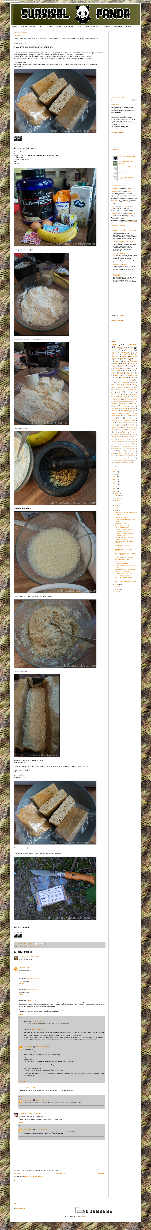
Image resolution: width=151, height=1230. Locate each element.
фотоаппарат (129, 389)
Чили (127, 450)
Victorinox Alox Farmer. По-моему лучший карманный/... (124, 562)
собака (135, 387)
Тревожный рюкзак (118, 391)
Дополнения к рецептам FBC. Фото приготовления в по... (125, 553)
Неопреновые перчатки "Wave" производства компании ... (124, 574)
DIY (136, 353)
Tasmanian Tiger (132, 375)
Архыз (133, 415)
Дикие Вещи (116, 401)
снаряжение (131, 345)
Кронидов (125, 382)
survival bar (124, 408)
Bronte (125, 432)
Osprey (133, 424)
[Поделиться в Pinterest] (44, 944)
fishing (113, 443)
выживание (33, 946)
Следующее (17, 1173)
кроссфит (125, 457)
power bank (114, 408)
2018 (114, 479)
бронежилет (114, 410)
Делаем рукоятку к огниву (122, 559)
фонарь (116, 363)
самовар (125, 460)
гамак (123, 429)
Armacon (113, 379)
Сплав (122, 372)
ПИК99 (133, 448)
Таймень (113, 450)
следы (130, 460)
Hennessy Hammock (116, 436)
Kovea (128, 373)
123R (121, 432)
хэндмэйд (114, 356)
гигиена (135, 373)
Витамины (116, 448)
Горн (128, 448)
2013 (114, 491)
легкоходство (125, 353)
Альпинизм (128, 26)
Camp (118, 394)
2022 (114, 469)
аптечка (132, 363)
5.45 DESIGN (128, 412)
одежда (129, 351)
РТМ (134, 417)
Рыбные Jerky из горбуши (120, 253)
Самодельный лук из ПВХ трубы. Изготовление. (124, 534)
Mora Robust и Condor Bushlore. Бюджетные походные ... (124, 538)
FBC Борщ (118, 514)
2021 (114, 472)
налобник (124, 377)
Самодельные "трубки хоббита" (124, 557)
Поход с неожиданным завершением (125, 581)
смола (135, 460)
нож (130, 365)
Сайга (135, 367)
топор (135, 396)
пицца (112, 460)
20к (129, 422)
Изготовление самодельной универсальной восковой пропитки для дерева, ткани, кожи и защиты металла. (124, 230)
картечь (113, 455)
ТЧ (117, 392)
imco (127, 443)
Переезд (17, 35)
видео (113, 387)
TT (124, 375)
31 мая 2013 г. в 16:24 (33, 978)
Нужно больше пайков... (121, 517)
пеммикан (132, 458)
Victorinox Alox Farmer (117, 441)
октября (117, 498)
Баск (118, 382)
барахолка (121, 451)
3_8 (130, 188)
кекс (123, 455)
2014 (114, 489)
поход (121, 358)
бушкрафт (26, 946)
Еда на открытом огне (129, 386)
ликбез (113, 349)
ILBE (128, 424)
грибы (125, 453)
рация (133, 418)
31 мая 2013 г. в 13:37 (33, 957)
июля (116, 505)
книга (130, 396)
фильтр (132, 377)
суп (136, 379)
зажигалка (132, 453)
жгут (122, 392)
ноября (117, 495)
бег (127, 451)
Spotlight (133, 425)
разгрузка (128, 387)
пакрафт (129, 431)
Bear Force (117, 375)
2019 (114, 476)
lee (131, 443)
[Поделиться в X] (40, 944)
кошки (118, 457)
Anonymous (114, 191)
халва (130, 462)
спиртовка (126, 420)
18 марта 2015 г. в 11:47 (38, 1029)
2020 (114, 474)
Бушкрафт (107, 26)
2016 (114, 484)
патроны (121, 367)
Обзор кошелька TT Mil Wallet (127, 167)
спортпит (120, 412)
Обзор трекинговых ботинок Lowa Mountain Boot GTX (127, 157)
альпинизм (125, 360)
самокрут (120, 373)
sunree (123, 415)
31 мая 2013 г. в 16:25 (33, 989)
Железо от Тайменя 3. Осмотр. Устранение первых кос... (124, 526)
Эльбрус (115, 396)
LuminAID (125, 436)
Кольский (132, 408)
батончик (21, 946)
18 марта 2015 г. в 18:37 (42, 1047)
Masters (122, 405)
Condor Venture (133, 432)
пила (134, 392)
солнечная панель (116, 420)
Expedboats (116, 434)
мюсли (113, 412)
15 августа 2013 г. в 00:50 (34, 1113)
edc (133, 370)
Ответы (23, 1018)
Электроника (68, 26)
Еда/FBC (33, 26)
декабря (117, 493)
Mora (120, 413)
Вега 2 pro (134, 446)
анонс (124, 356)
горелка (128, 358)
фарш (125, 462)
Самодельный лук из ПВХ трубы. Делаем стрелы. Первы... (124, 530)
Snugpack (127, 413)
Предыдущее (101, 1173)
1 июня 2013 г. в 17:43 (33, 1000)
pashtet (126, 207)
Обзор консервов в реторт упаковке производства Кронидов (123, 242)
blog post (129, 191)
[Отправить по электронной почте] (36, 944)
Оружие (114, 353)
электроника (128, 354)
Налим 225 (125, 401)
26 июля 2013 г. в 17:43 (33, 1088)
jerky (112, 373)
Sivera (130, 380)
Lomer (119, 399)
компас (113, 457)
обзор (114, 345)
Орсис (121, 417)
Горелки (41, 26)
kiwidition (135, 399)
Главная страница (59, 1173)
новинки (127, 418)
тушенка (118, 422)
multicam (133, 406)
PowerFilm (118, 438)
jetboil (135, 394)
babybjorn (130, 213)
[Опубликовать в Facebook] (42, 944)
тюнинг (113, 365)
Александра (22, 1113)
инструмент (130, 372)
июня (116, 508)
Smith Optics (126, 438)
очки (127, 458)
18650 (124, 422)
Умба (119, 429)
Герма (122, 448)
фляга (124, 380)
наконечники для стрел (117, 458)
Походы (14, 26)
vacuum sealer (132, 427)
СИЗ (126, 370)
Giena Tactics (121, 424)
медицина (117, 361)
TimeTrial (133, 439)
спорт (133, 420)
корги (114, 431)
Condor (133, 422)
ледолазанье (114, 403)
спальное (117, 368)
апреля (117, 584)
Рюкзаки (58, 26)
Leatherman (117, 386)
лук (124, 431)
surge (123, 444)
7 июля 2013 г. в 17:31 (38, 1021)
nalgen (135, 443)
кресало (120, 431)
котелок (128, 392)
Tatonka (130, 394)
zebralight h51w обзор (121, 523)
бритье (133, 382)
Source (127, 425)
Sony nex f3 (121, 425)
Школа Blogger (120, 315)
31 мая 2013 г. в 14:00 (27, 968)
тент (112, 422)
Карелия (113, 429)
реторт (113, 394)
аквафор (133, 450)
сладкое (122, 389)
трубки (120, 462)
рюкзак (116, 360)
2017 (114, 481)
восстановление (125, 410)
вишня (113, 453)
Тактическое (117, 26)
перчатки (128, 403)
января (117, 591)
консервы (129, 379)
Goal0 (133, 434)
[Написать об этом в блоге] (38, 944)
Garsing (133, 391)
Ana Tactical (134, 398)
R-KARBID (129, 405)
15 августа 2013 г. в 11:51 (43, 1129)
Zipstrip (133, 441)
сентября (118, 500)
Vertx (112, 392)
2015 (114, 486)
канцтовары (126, 384)
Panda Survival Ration (130, 361)
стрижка (115, 462)
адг (20, 968)
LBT (114, 399)
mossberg (125, 406)
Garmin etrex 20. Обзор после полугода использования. (123, 546)
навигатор (132, 457)
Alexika (115, 389)
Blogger (83, 1216)
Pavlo (113, 207)
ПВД (136, 389)
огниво (122, 403)
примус (135, 403)
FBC (40, 946)
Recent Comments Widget (131, 221)
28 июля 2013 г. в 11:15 (42, 1100)
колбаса (133, 455)
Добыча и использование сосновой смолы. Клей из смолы (125, 570)
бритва (116, 377)
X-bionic (127, 441)
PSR (43, 946)
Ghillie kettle (126, 434)
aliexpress (134, 360)
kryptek (118, 406)
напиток (125, 368)
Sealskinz (113, 425)
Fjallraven (115, 405)
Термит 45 (121, 450)
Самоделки (79, 26)
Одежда (50, 26)
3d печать (23, 26)
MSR (124, 399)
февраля (117, 589)
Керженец (113, 417)
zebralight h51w (126, 446)
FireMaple (122, 365)
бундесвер (132, 451)
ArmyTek (135, 384)
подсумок (120, 387)
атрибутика (114, 451)
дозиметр (134, 429)
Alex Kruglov (22, 957)
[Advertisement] (124, 62)
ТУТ (28, 62)
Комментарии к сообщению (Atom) (34, 1176)
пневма (135, 431)
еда (37, 946)
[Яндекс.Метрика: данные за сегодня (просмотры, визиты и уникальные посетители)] (19, 1208)
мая (116, 510)
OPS (129, 399)
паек (128, 367)
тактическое (115, 351)
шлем (127, 398)
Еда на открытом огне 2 (125, 172)
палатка (113, 372)
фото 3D (115, 432)
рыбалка (118, 460)
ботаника (120, 418)
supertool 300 (116, 444)
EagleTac (113, 424)
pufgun (124, 427)
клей (128, 455)
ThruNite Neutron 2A (123, 439)
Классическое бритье (93, 26)
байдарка (132, 401)
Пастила (127, 417)
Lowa (124, 394)
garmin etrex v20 (120, 443)
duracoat (113, 427)
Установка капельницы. (120, 264)
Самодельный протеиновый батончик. (126, 512)
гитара (128, 429)
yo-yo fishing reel (115, 446)
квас (119, 455)
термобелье (117, 380)
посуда (124, 363)
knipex (119, 427)
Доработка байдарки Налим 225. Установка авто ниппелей (124, 578)
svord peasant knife (131, 444)
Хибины (113, 418)
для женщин (123, 396)
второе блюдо (115, 370)
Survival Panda (28, 1047)
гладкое (119, 453)
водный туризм (115, 384)
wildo (129, 415)
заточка (127, 391)
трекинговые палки (118, 398)
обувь (132, 368)
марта (117, 587)
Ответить (21, 962)
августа (117, 503)
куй (134, 410)
